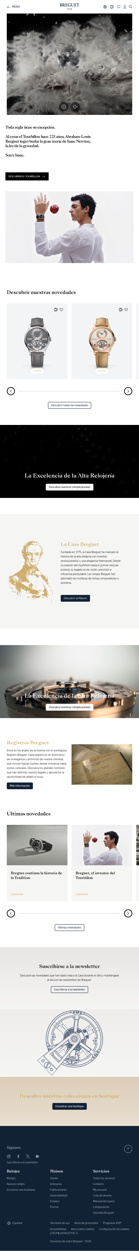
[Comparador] (112, 7)
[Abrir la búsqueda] (130, 6)
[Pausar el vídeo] (63, 106)
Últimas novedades (69, 927)
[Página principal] (69, 7)
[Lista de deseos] (119, 7)
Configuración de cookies (114, 1229)
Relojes (11, 1178)
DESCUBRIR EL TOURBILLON (24, 176)
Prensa (54, 1207)
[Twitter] (28, 1156)
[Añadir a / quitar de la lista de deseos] (61, 310)
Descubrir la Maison (75, 598)
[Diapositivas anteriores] (11, 391)
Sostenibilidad (58, 1195)
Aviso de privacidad (86, 1223)
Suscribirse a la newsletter (69, 989)
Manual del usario (104, 1201)
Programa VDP (112, 1223)
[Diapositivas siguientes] (128, 391)
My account (100, 1190)
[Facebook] (18, 1156)
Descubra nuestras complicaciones (69, 487)
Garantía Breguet (103, 1213)
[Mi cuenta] (124, 6)
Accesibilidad (58, 1229)
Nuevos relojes (16, 1184)
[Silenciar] (75, 106)
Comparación (101, 1207)
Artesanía (56, 1184)
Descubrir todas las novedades (69, 405)
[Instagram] (9, 1156)
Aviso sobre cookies (82, 1229)
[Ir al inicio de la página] (128, 1149)
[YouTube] (37, 1156)
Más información (20, 786)
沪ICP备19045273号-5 (64, 1233)
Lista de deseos (102, 1195)
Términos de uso (60, 1223)
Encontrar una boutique (69, 1106)
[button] (56, 310)
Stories (54, 1178)
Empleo (54, 1201)
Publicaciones (58, 1190)
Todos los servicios (104, 1178)
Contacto (98, 1184)
